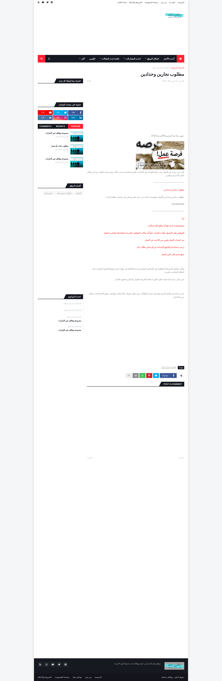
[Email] (136, 375)
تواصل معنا (77, 677)
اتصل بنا (172, 2)
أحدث (180, 457)
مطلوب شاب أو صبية (59, 146)
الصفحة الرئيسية (177, 67)
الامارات (78, 193)
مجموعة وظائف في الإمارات (69, 330)
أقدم (90, 457)
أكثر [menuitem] (83, 58)
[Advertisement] (93, 30)
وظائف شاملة (166, 677)
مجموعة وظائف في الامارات (56, 133)
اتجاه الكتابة (122, 2)
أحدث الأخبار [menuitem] (169, 58)
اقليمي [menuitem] (92, 58)
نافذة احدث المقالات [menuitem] (110, 58)
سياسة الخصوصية (151, 2)
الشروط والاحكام (135, 2)
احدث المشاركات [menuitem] (133, 58)
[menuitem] (180, 58)
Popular (75, 126)
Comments (45, 126)
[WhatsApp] (142, 375)
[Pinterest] (149, 375)
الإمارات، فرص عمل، (160, 67)
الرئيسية (181, 2)
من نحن (164, 2)
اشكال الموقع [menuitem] (153, 58)
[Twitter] (156, 375)
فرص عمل (48, 193)
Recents (60, 126)
